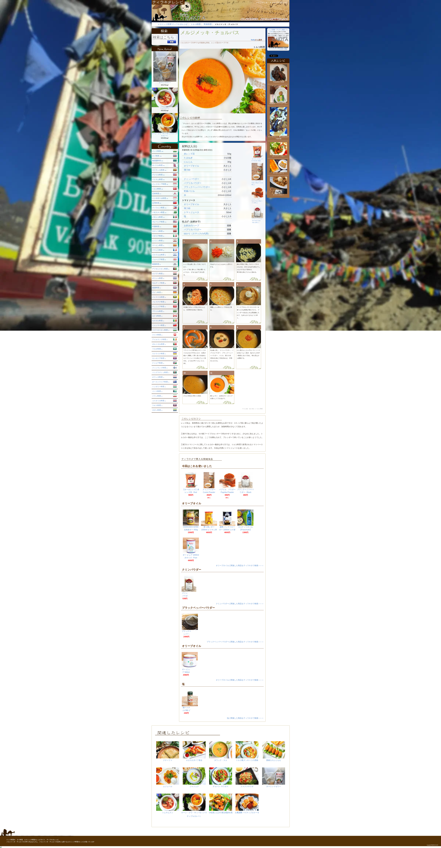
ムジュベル (167, 786)
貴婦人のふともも (273, 760)
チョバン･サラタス (220, 786)
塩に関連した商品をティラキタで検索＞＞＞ (245, 718)
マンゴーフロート (278, 173)
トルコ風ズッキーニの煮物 (247, 760)
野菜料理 (208, 24)
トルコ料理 (196, 24)
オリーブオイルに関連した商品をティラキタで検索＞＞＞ (240, 565)
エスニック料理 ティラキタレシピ (173, 24)
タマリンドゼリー (165, 82)
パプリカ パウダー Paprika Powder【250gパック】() (257, 201)
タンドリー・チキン (278, 156)
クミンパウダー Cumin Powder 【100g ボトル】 (209, 492)
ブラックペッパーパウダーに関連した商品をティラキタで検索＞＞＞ (235, 642)
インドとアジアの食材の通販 (278, 49)
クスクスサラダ (247, 786)
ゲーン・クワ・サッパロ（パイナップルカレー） (164, 135)
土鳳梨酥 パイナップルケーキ (247, 813)
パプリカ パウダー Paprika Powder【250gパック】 (228, 492)
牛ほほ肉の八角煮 (278, 82)
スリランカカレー (278, 195)
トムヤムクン (164, 108)
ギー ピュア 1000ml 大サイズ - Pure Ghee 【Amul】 (191, 557)
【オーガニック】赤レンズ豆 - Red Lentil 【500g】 (257, 159)
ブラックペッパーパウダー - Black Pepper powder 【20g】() (257, 220)
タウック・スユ (220, 760)
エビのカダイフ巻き (194, 760)
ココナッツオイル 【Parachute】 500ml (245, 529)
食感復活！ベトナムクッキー (278, 103)
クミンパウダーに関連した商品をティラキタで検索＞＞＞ (240, 604)
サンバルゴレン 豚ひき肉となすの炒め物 (278, 137)
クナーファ (167, 760)
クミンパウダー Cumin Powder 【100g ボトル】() (257, 182)
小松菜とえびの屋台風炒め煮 (221, 813)
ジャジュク (194, 786)
